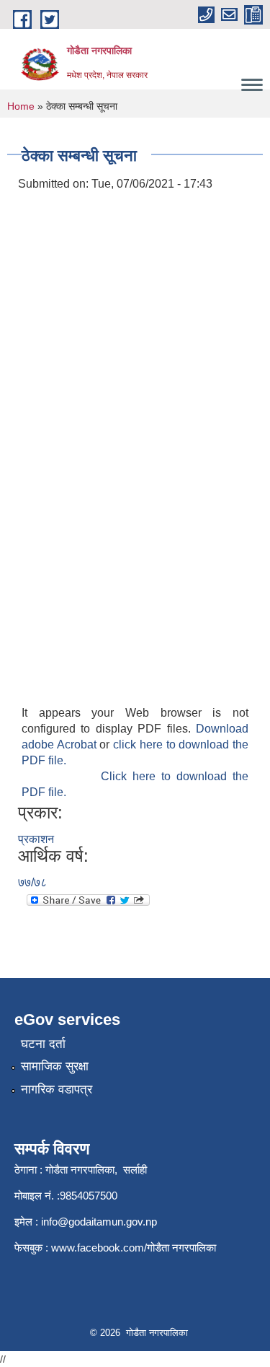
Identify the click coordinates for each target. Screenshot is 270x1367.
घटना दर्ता (43, 1044)
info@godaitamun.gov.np (99, 1221)
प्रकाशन (36, 839)
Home (21, 106)
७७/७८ (32, 882)
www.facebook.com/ (99, 1247)
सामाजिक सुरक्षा (55, 1066)
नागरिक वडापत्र (56, 1089)
